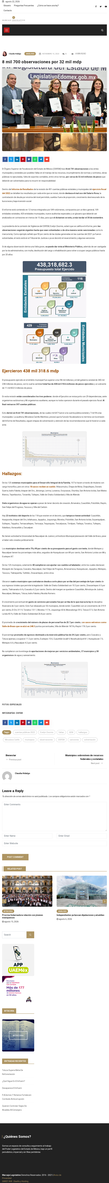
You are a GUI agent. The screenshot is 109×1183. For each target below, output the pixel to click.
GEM (71, 732)
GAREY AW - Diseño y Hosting (15, 1181)
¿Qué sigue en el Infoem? (13, 1081)
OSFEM (61, 740)
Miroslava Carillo (12, 740)
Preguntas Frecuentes (24, 5)
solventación (90, 740)
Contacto (8, 10)
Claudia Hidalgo (15, 54)
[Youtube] (106, 6)
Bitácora (8, 911)
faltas (61, 732)
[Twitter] (101, 6)
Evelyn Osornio (46, 732)
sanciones (74, 740)
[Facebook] (96, 6)
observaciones (46, 740)
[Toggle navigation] (6, 30)
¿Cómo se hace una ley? (48, 5)
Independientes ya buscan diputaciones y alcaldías (80, 915)
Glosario (7, 5)
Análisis (30, 54)
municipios (29, 740)
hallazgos (82, 732)
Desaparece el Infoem (12, 1088)
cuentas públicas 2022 (25, 732)
